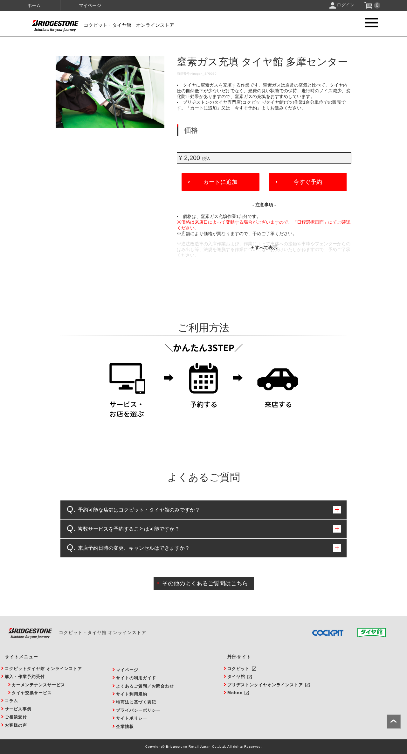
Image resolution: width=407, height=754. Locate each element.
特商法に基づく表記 (136, 702)
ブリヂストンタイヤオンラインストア (265, 684)
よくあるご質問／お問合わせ (145, 686)
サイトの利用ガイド (136, 677)
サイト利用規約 (131, 694)
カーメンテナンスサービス (38, 684)
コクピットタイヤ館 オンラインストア (43, 668)
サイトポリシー (131, 718)
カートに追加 (220, 182)
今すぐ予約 (307, 182)
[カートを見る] (369, 7)
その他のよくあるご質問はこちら (205, 583)
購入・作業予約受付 (25, 676)
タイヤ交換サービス (32, 692)
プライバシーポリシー (138, 710)
